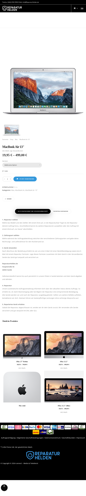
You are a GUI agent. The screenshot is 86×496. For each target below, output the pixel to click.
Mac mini (22, 406)
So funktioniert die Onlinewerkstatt (33, 211)
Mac (16, 139)
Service (5, 161)
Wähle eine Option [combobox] (10, 165)
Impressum (80, 438)
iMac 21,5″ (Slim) (64, 406)
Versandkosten (18, 151)
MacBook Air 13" (31, 190)
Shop (11, 139)
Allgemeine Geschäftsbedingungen (30, 438)
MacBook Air (20, 190)
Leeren (6, 171)
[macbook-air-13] (11, 126)
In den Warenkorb (27, 179)
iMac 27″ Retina (22, 361)
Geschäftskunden (68, 438)
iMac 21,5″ (64, 361)
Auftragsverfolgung (8, 438)
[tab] (33, 211)
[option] (11, 126)
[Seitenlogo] (12, 8)
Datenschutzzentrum (52, 438)
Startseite (5, 139)
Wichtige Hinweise (60, 211)
